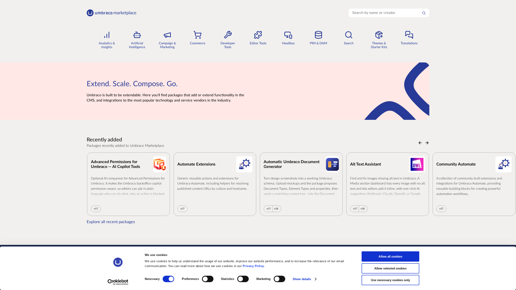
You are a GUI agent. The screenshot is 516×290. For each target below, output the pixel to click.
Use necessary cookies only (390, 280)
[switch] (207, 279)
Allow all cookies (390, 256)
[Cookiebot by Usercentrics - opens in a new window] (118, 282)
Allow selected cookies (390, 268)
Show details (302, 279)
